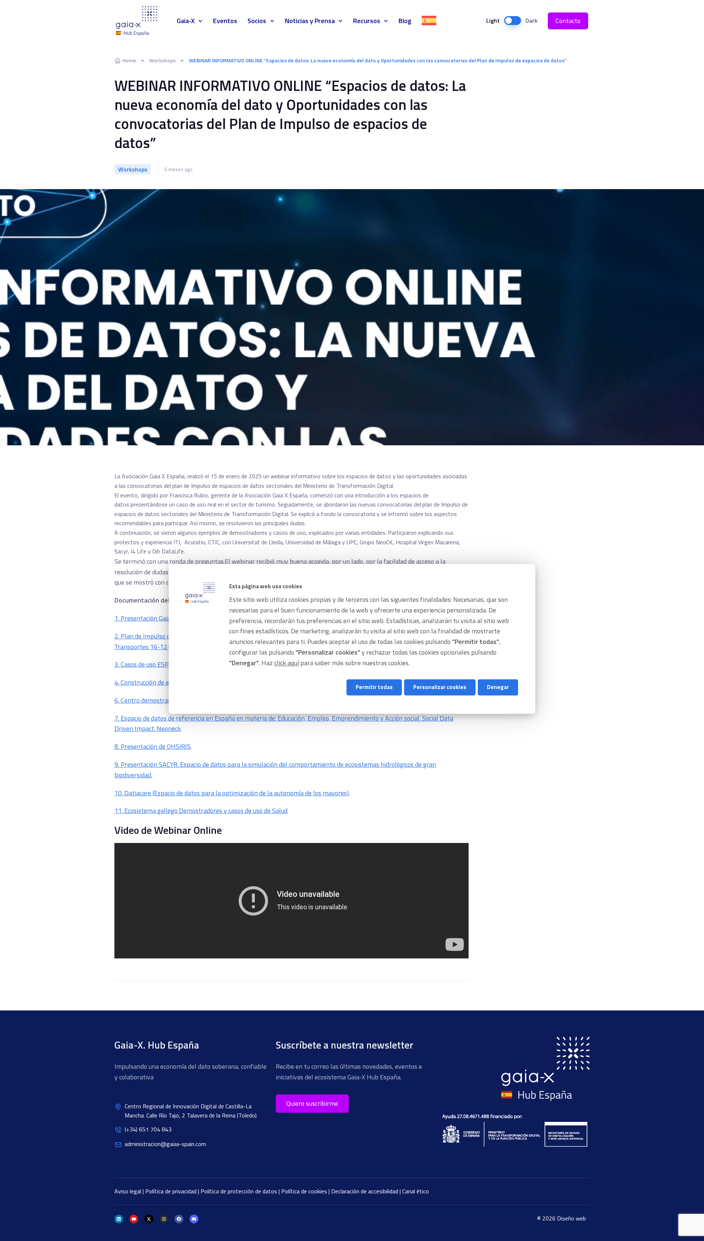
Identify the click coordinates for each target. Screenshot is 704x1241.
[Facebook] (179, 1219)
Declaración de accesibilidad (365, 1191)
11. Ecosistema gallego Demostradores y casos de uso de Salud (200, 810)
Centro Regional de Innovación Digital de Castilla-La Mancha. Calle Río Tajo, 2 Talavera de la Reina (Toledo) (191, 1111)
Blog (405, 21)
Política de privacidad (171, 1191)
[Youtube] (133, 1219)
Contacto (568, 21)
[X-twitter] (148, 1219)
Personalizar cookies (439, 687)
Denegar (498, 687)
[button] (312, 1103)
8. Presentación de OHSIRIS (152, 746)
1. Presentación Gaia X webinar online (166, 618)
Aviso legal (128, 1191)
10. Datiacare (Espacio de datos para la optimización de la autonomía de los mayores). (232, 793)
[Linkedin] (118, 1219)
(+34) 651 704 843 (148, 1129)
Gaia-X (141, 21)
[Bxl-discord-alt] (194, 1219)
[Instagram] (164, 1219)
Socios (256, 21)
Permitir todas (374, 687)
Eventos (225, 21)
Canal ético (415, 1191)
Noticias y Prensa (310, 21)
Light (493, 20)
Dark (531, 20)
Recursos (366, 21)
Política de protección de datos (240, 1191)
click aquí (286, 663)
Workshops (162, 60)
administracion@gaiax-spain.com (165, 1143)
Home (129, 60)
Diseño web (571, 1218)
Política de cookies (305, 1191)
